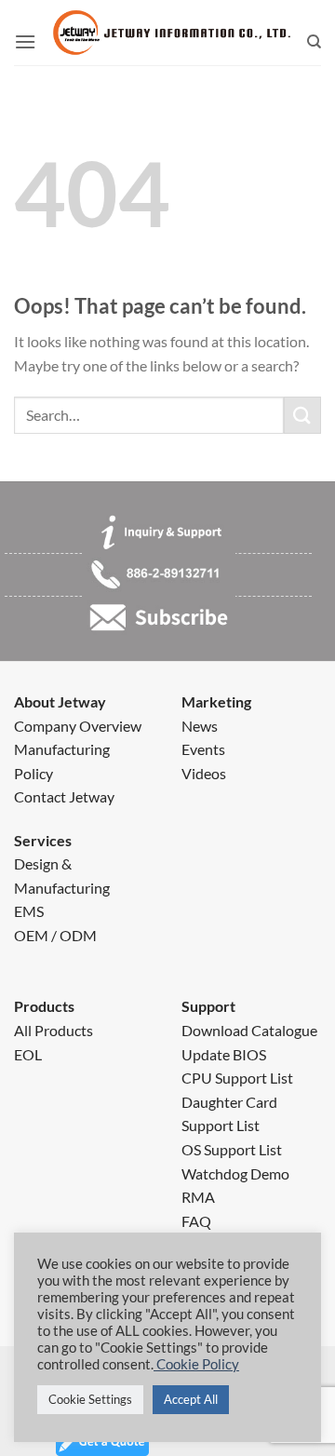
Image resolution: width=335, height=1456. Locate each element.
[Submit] (302, 415)
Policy (33, 773)
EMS (29, 911)
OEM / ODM (55, 935)
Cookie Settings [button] (90, 1399)
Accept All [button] (191, 1399)
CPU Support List (237, 1077)
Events (203, 749)
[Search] (314, 42)
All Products (53, 1030)
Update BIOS (223, 1054)
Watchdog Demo (235, 1173)
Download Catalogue (249, 1030)
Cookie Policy (196, 1364)
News (199, 726)
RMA (198, 1197)
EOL (28, 1054)
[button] (25, 42)
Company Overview (77, 726)
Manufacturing (62, 749)
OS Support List (231, 1149)
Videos (203, 773)
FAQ (196, 1221)
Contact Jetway (64, 796)
